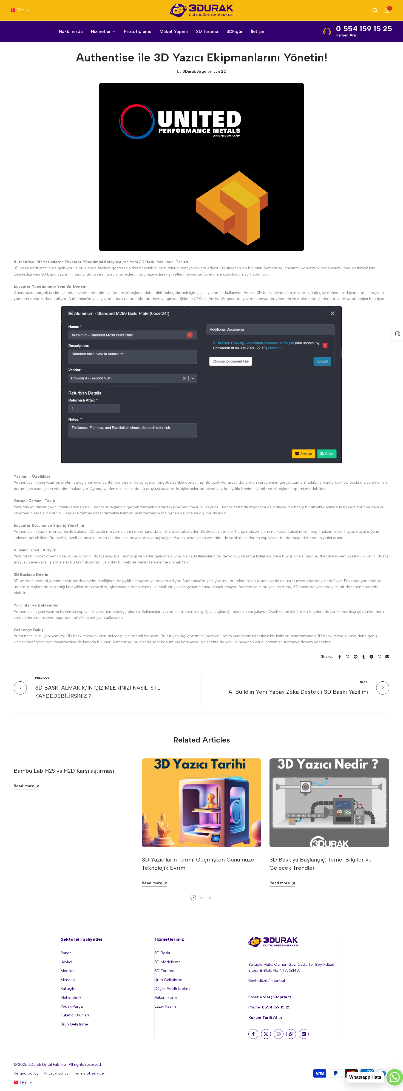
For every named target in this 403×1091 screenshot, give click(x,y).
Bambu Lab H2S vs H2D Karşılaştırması (64, 770)
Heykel (66, 962)
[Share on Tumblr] (363, 657)
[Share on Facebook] (340, 657)
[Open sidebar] (397, 334)
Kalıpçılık (68, 988)
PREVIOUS (42, 677)
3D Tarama (164, 970)
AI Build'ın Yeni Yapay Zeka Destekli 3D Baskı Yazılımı (298, 691)
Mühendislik (71, 997)
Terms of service (89, 1073)
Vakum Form (166, 997)
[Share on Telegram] (371, 657)
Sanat (66, 953)
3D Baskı (162, 953)
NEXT (364, 682)
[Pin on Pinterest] (355, 657)
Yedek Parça (72, 1006)
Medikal (67, 970)
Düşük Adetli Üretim (172, 988)
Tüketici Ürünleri (75, 1015)
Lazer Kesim (165, 1006)
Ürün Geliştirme (74, 1024)
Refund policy (26, 1073)
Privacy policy (56, 1073)
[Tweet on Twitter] (348, 657)
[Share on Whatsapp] (379, 657)
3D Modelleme (168, 962)
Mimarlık (68, 979)
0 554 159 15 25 (364, 28)
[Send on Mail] (387, 657)
